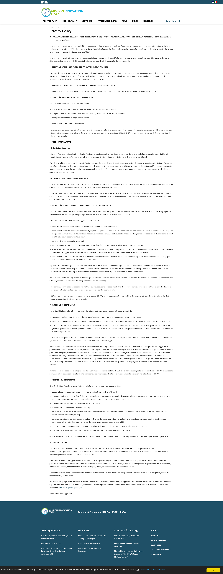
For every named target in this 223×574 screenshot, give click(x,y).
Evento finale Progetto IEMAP (89, 543)
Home (51, 27)
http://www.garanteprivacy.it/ (70, 488)
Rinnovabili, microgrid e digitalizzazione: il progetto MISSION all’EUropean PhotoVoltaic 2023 (129, 554)
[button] (174, 21)
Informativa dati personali (153, 569)
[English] (213, 3)
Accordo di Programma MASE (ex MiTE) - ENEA (102, 512)
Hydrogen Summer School (51, 543)
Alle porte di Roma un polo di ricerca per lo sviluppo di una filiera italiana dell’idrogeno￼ (56, 551)
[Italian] (215, 3)
